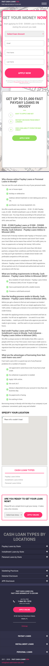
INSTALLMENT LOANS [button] (24, 644)
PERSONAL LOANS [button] (24, 652)
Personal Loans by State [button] (12, 557)
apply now (25, 138)
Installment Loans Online (14, 480)
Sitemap (25, 626)
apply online (24, 610)
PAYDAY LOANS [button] (24, 636)
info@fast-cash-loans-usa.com (13, 662)
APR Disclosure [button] (8, 581)
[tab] (24, 546)
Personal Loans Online (13, 483)
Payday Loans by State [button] (11, 546)
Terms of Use (24, 82)
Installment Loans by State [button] (13, 551)
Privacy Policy (17, 82)
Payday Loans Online (12, 476)
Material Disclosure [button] (10, 576)
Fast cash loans (20, 659)
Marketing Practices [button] (10, 571)
